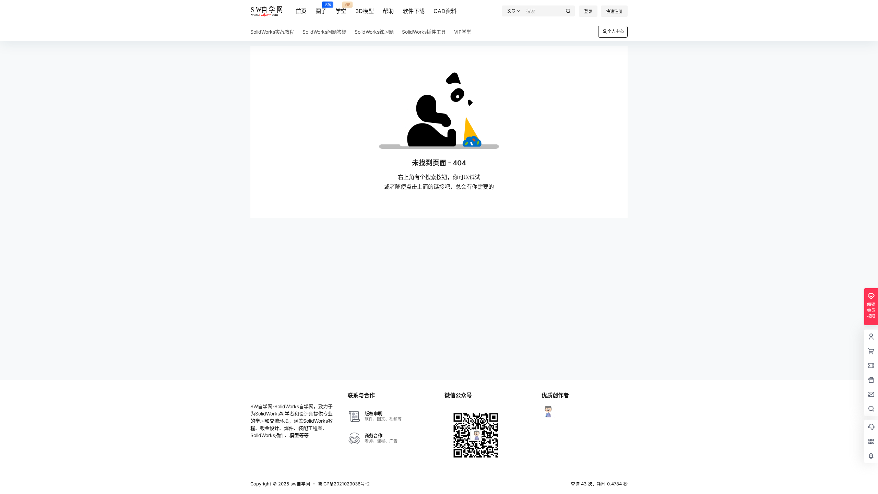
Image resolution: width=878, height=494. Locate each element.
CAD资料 (445, 11)
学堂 (340, 8)
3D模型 (364, 11)
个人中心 (615, 31)
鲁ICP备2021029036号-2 (344, 483)
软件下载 (414, 11)
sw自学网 (299, 483)
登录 (588, 11)
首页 (301, 11)
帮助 (388, 11)
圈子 (321, 8)
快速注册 (614, 11)
